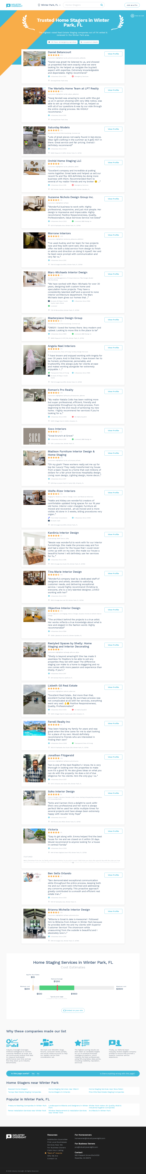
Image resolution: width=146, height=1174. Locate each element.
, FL (46, 1099)
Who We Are (52, 1156)
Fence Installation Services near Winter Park (27, 1111)
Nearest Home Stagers (17, 1089)
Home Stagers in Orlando (59, 1092)
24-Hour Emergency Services (63, 42)
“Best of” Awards (54, 1153)
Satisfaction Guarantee (57, 1139)
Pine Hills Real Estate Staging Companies (106, 1092)
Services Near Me (55, 1145)
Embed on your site (74, 1010)
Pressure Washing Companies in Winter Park (27, 1105)
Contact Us (52, 1158)
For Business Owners (56, 1147)
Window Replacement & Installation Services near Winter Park (67, 1112)
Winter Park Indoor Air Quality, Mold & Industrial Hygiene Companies (105, 1106)
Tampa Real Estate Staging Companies (24, 1092)
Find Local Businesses (57, 1142)
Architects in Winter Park (99, 1111)
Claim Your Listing (55, 1150)
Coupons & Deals (90, 42)
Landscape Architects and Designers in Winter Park (68, 1106)
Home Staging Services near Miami (63, 1089)
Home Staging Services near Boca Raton (106, 1089)
